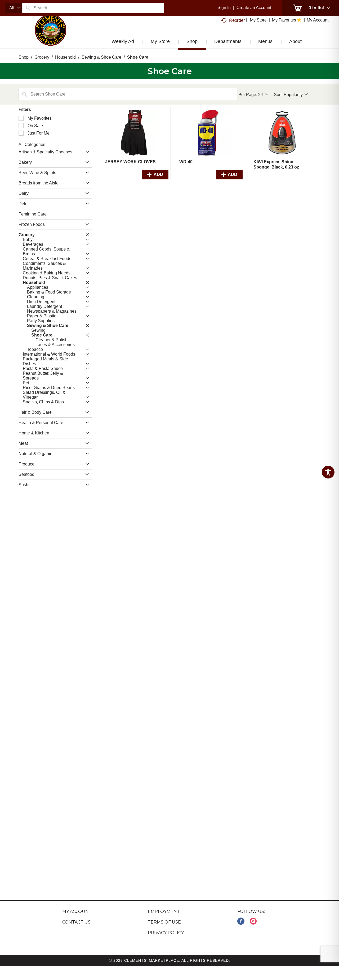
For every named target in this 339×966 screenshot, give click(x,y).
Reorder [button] (237, 20)
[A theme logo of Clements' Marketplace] (50, 35)
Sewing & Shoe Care (101, 57)
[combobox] (13, 8)
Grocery (41, 57)
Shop (24, 57)
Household (65, 57)
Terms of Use (164, 922)
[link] (240, 921)
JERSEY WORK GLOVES (130, 161)
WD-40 (186, 161)
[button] (86, 152)
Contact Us (76, 922)
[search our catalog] (28, 8)
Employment (164, 911)
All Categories (32, 144)
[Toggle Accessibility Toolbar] (328, 472)
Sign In (224, 7)
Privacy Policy (166, 932)
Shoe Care (137, 57)
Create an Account (254, 7)
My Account (77, 911)
